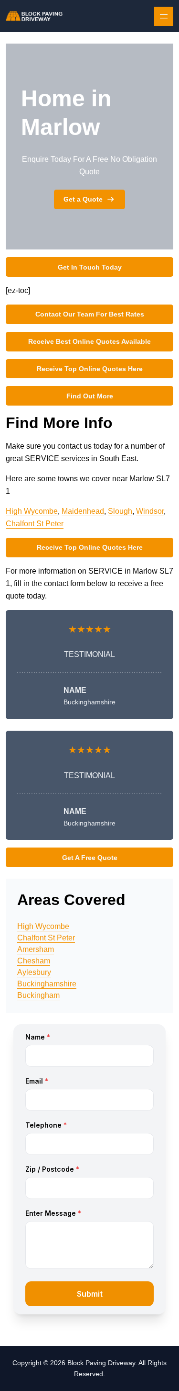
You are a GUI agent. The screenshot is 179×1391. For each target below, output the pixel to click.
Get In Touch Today (90, 267)
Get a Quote (83, 199)
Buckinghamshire (46, 984)
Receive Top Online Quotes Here (90, 369)
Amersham (35, 949)
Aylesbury (34, 972)
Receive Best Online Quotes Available (89, 341)
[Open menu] (163, 16)
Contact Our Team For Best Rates (89, 314)
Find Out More (89, 396)
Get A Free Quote (89, 857)
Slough (120, 511)
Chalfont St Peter (34, 524)
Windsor (150, 511)
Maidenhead (83, 511)
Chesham (33, 961)
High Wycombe (32, 511)
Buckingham (38, 995)
